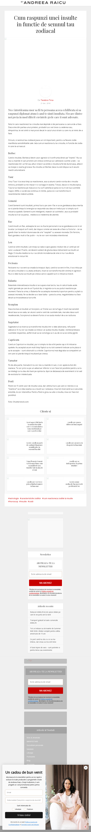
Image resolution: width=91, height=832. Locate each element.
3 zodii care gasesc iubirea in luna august (74, 423)
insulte (24, 501)
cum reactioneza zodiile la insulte (58, 498)
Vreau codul (23, 815)
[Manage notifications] (85, 827)
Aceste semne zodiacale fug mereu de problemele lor (74, 484)
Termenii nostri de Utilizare (30, 825)
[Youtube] (27, 721)
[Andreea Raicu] (43, 2)
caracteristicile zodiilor (31, 498)
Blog (28, 760)
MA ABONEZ (45, 582)
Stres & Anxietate (33, 737)
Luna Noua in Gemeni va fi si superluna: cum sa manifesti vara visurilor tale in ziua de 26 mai (34, 465)
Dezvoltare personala (35, 745)
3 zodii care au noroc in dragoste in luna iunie (74, 444)
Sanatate (30, 749)
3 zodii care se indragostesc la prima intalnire (74, 463)
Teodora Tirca (47, 100)
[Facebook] (27, 717)
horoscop (14, 501)
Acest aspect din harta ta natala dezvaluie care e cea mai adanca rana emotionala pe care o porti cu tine (34, 426)
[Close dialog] (86, 768)
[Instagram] (27, 713)
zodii (31, 501)
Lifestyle (30, 753)
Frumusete (31, 757)
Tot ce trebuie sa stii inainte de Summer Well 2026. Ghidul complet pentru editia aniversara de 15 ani (45, 631)
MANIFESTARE (32, 741)
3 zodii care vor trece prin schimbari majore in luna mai (34, 484)
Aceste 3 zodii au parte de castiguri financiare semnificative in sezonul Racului (34, 446)
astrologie (14, 498)
